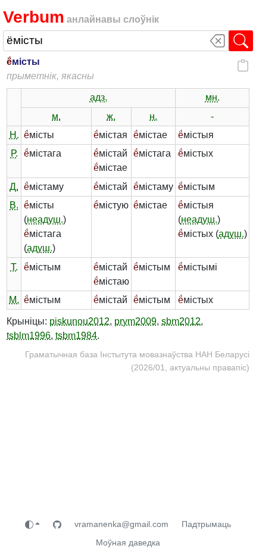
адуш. (39, 248)
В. (14, 205)
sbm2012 (181, 321)
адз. (98, 97)
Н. (14, 135)
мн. (212, 97)
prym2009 (135, 321)
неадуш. (45, 219)
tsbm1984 (76, 335)
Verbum (33, 16)
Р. (14, 153)
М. (14, 300)
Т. (14, 267)
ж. (111, 116)
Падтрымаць (206, 524)
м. (56, 116)
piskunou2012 (79, 321)
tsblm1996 (29, 335)
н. (153, 116)
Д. (14, 187)
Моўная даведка (128, 542)
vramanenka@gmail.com (121, 524)
